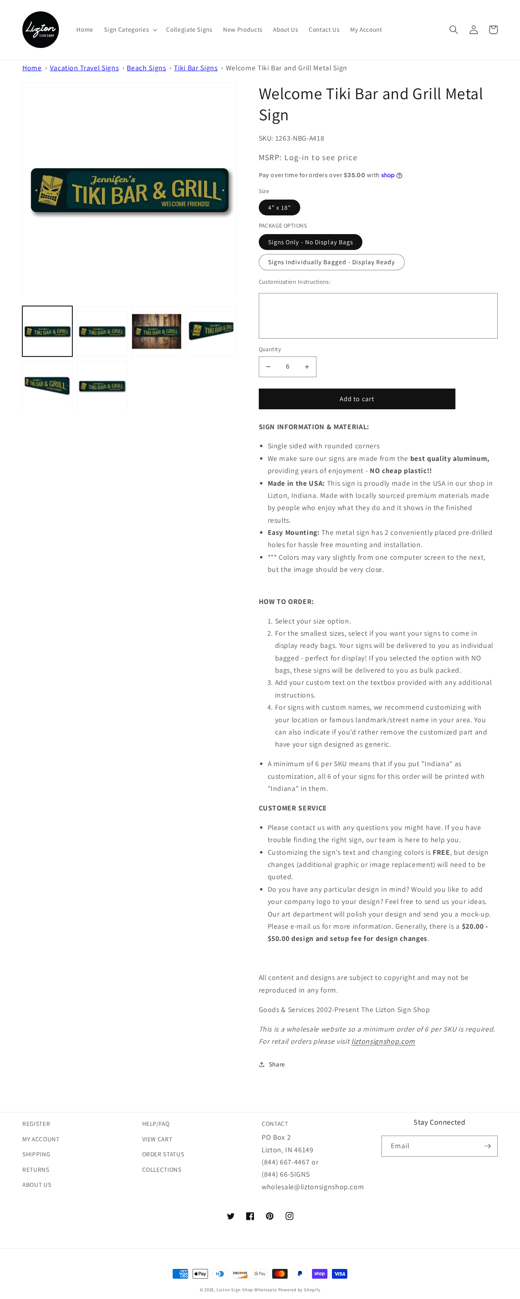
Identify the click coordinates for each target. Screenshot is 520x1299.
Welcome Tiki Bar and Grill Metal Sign (286, 67)
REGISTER (36, 1123)
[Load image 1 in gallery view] (47, 331)
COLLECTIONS (162, 1169)
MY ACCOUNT (41, 1139)
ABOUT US (36, 1184)
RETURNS (36, 1169)
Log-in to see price (321, 157)
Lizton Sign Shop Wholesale (247, 1289)
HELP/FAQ (156, 1123)
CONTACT (275, 1123)
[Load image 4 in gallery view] (211, 331)
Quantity (270, 349)
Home (32, 67)
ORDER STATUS (163, 1154)
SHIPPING (36, 1154)
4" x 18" (279, 207)
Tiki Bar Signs (195, 67)
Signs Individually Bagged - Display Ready (331, 262)
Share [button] (277, 1064)
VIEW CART (157, 1139)
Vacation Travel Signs (84, 67)
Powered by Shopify (299, 1289)
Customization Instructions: (295, 281)
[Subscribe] (487, 1146)
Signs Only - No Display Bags (310, 242)
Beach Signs (146, 67)
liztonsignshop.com (383, 1041)
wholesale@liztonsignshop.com (313, 1186)
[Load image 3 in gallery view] (157, 331)
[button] (130, 29)
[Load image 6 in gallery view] (102, 386)
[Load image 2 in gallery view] (102, 331)
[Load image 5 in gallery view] (47, 386)
